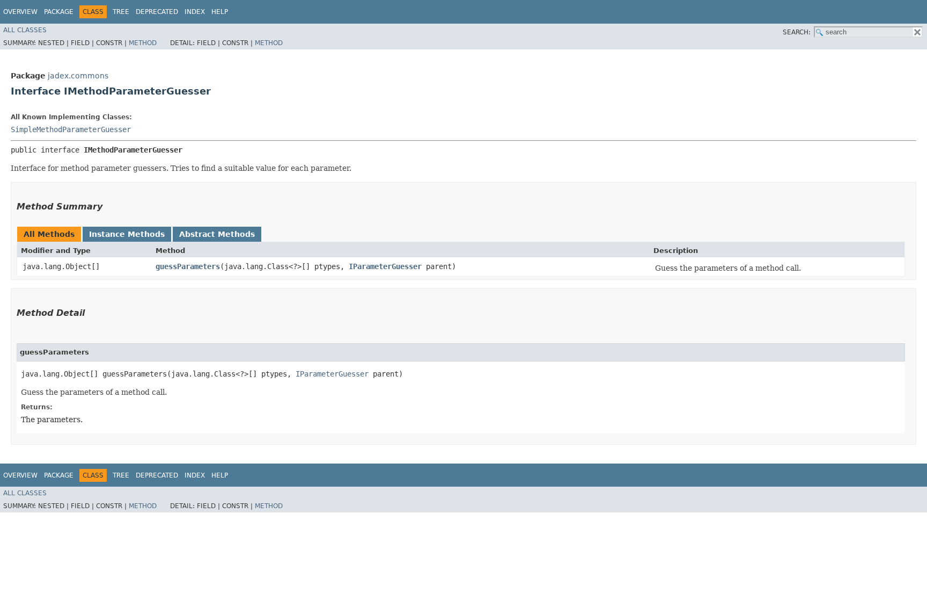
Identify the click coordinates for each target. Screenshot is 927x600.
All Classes (25, 30)
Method (143, 43)
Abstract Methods (217, 234)
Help (219, 12)
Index (195, 12)
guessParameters (188, 266)
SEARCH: (797, 32)
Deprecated (157, 12)
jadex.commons (78, 75)
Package (58, 12)
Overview (20, 12)
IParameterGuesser (385, 266)
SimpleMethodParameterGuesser (71, 129)
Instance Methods (127, 234)
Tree (121, 12)
